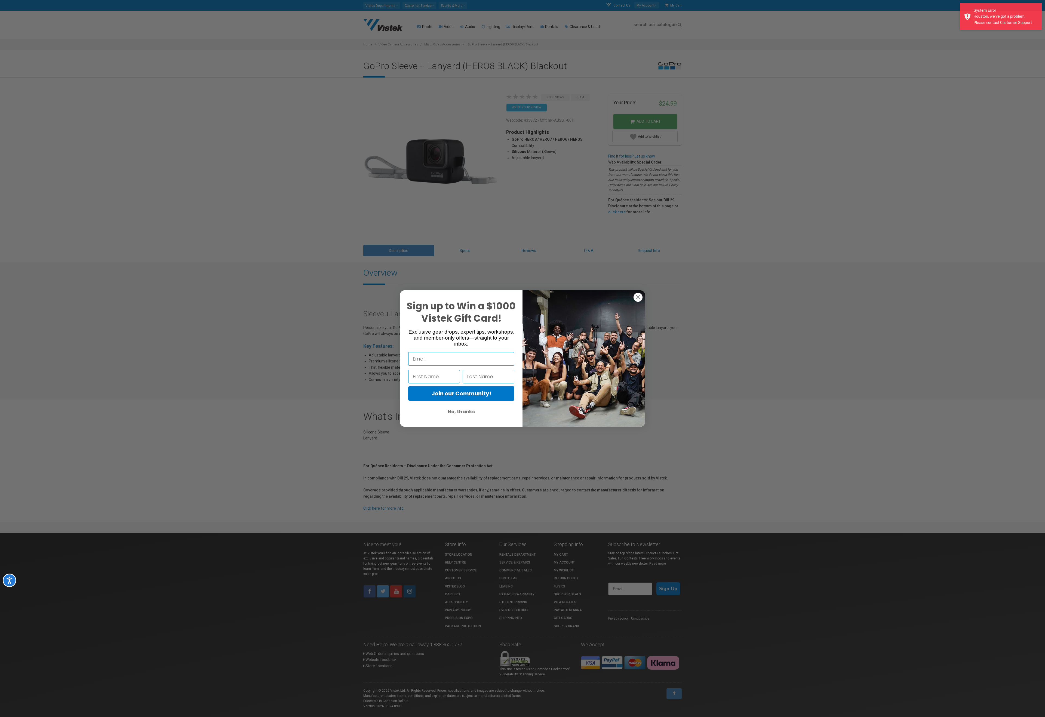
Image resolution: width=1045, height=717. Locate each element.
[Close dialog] (638, 297)
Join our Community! (461, 393)
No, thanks (461, 411)
